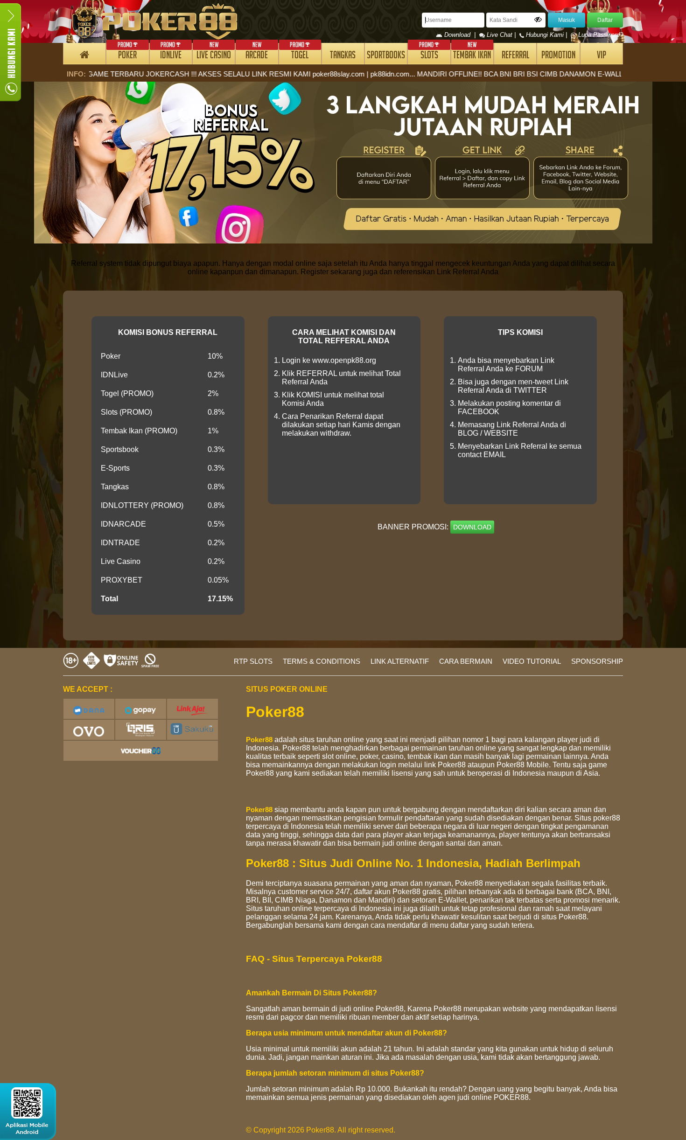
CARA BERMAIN (465, 661)
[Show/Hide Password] (538, 19)
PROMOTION (558, 56)
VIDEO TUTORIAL (532, 661)
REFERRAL (515, 56)
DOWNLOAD (472, 527)
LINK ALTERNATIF (400, 661)
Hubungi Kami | (546, 34)
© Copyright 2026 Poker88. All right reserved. (320, 1130)
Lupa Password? (599, 34)
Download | (460, 34)
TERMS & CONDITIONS (321, 661)
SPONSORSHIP (597, 661)
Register (315, 272)
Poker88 (259, 740)
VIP (601, 56)
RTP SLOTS (253, 661)
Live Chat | (501, 34)
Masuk (566, 20)
